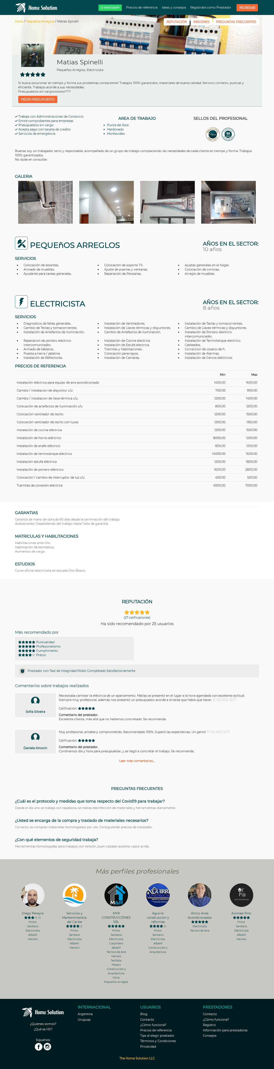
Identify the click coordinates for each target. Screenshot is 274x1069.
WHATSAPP (111, 7)
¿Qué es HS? (43, 1029)
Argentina (85, 1014)
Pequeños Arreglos (40, 21)
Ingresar (247, 8)
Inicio (19, 21)
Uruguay (84, 1020)
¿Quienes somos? (43, 1024)
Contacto (147, 1020)
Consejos (209, 1036)
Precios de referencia (142, 7)
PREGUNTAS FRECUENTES (236, 22)
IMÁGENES (201, 22)
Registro (209, 1025)
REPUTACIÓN (177, 22)
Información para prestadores (225, 1030)
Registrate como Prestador (211, 7)
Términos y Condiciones (158, 1041)
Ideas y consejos (174, 7)
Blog (143, 1014)
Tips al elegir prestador (157, 1036)
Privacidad (148, 1046)
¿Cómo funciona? (153, 1025)
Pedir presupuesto (38, 99)
